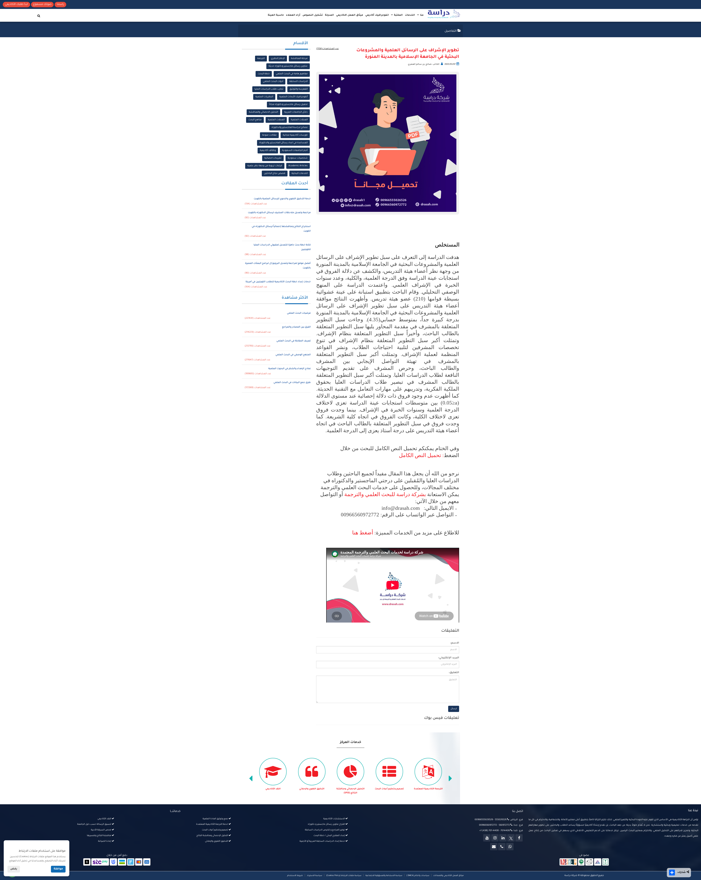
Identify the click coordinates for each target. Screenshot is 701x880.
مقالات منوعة (269, 135)
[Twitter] (511, 838)
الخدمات (410, 15)
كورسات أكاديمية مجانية (295, 135)
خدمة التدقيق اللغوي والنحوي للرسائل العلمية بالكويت (282, 199)
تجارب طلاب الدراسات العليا (268, 89)
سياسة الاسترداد (314, 876)
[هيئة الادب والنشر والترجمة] (568, 862)
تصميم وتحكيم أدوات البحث (428, 789)
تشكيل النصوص (312, 15)
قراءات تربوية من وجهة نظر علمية (264, 166)
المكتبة (398, 15)
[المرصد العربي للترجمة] (589, 862)
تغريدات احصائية (272, 158)
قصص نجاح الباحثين (274, 173)
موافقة (58, 869)
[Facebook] (519, 838)
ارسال (454, 709)
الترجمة (261, 58)
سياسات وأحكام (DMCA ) (417, 876)
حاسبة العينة (276, 15)
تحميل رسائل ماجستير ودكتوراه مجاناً (288, 104)
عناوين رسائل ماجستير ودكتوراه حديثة (288, 66)
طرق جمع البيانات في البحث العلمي (292, 382)
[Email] (493, 846)
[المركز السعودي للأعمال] (597, 862)
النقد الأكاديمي (311, 789)
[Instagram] (495, 838)
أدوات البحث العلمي (273, 81)
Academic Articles (298, 166)
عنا (421, 15)
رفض (13, 869)
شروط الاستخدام (295, 876)
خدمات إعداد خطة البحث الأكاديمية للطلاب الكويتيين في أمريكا (278, 282)
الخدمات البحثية (300, 173)
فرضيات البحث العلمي (299, 313)
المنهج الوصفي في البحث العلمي (293, 355)
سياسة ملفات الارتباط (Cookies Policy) (343, 876)
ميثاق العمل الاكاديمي (349, 15)
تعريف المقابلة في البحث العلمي (293, 341)
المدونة (329, 15)
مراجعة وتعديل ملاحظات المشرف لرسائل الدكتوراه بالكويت (279, 212)
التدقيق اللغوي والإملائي (350, 789)
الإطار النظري (278, 58)
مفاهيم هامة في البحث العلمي (292, 74)
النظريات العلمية (264, 97)
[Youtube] (487, 838)
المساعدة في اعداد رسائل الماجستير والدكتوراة (283, 143)
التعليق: (454, 672)
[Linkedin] (503, 838)
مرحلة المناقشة (299, 58)
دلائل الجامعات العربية (296, 112)
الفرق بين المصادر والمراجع (296, 327)
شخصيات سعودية (298, 158)
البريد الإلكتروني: (448, 657)
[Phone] (501, 846)
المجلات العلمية (299, 120)
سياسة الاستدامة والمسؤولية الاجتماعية (383, 876)
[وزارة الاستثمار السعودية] (605, 862)
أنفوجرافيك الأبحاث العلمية (293, 97)
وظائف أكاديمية (268, 150)
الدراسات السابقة (298, 81)
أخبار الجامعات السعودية (295, 150)
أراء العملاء (293, 15)
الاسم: (454, 643)
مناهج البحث (255, 120)
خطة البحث (264, 74)
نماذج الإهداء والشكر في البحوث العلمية (289, 368)
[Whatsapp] (510, 846)
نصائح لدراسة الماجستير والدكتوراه (289, 127)
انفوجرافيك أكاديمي (377, 15)
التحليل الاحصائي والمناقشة (263, 112)
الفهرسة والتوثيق (299, 89)
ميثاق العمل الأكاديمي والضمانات (448, 876)
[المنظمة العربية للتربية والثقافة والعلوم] (581, 862)
